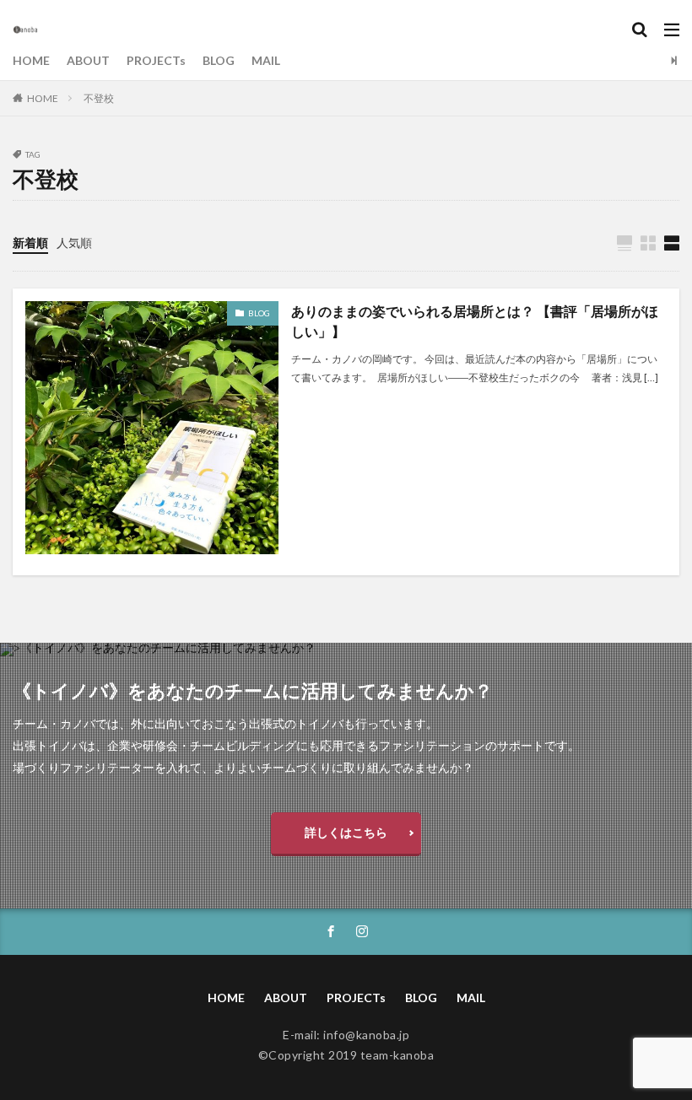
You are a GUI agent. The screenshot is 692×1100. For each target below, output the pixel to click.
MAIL (265, 60)
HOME (31, 60)
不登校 (99, 98)
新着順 (30, 242)
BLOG (219, 60)
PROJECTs (156, 60)
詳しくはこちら (346, 832)
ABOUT (88, 60)
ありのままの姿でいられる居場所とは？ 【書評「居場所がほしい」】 (474, 321)
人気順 (74, 242)
